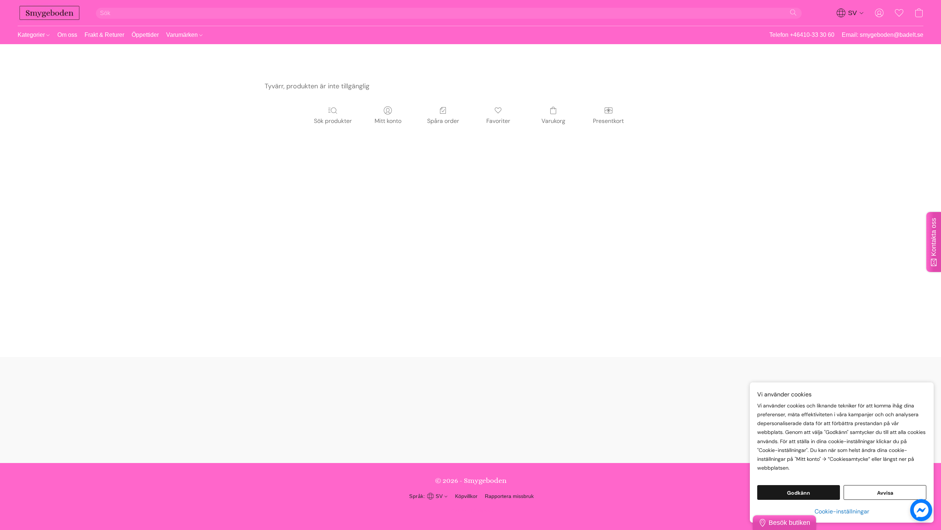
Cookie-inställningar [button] (842, 511)
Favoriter (498, 121)
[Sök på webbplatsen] (793, 12)
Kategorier (32, 35)
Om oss (67, 35)
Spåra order (443, 121)
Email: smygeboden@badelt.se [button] (882, 35)
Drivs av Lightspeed (471, 510)
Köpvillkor (466, 496)
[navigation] (850, 12)
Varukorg (553, 121)
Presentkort (608, 121)
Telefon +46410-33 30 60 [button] (801, 35)
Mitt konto (388, 121)
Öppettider (145, 35)
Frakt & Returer (104, 35)
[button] (49, 13)
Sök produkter (333, 121)
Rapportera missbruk (509, 496)
